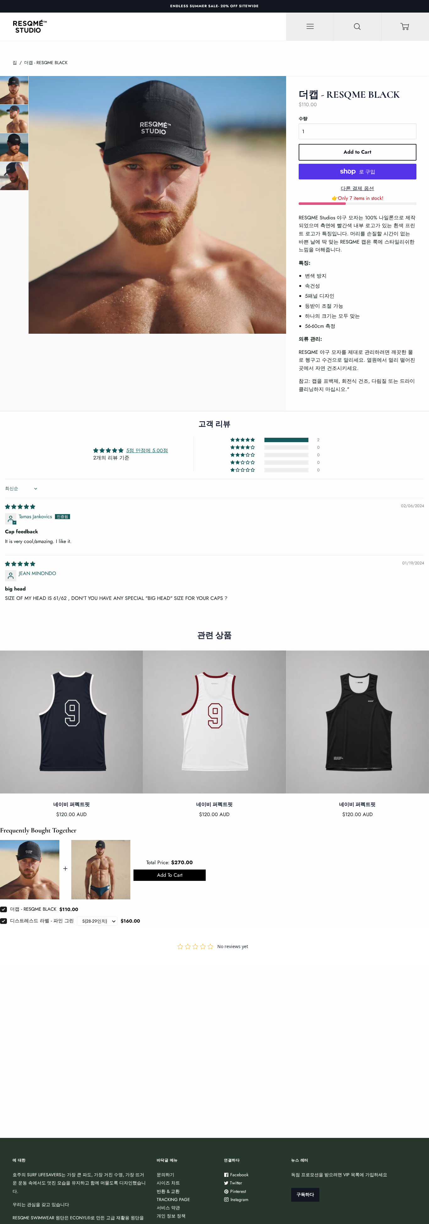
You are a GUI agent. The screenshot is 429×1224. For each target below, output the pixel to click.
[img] (20, 506)
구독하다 (305, 1194)
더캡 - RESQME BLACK (33, 909)
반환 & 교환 (168, 1191)
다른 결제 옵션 (357, 188)
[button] (243, 440)
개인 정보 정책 (171, 1216)
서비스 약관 (168, 1208)
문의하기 (165, 1175)
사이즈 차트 (168, 1183)
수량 (303, 118)
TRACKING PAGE (173, 1199)
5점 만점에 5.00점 (147, 450)
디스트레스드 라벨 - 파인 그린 (42, 920)
